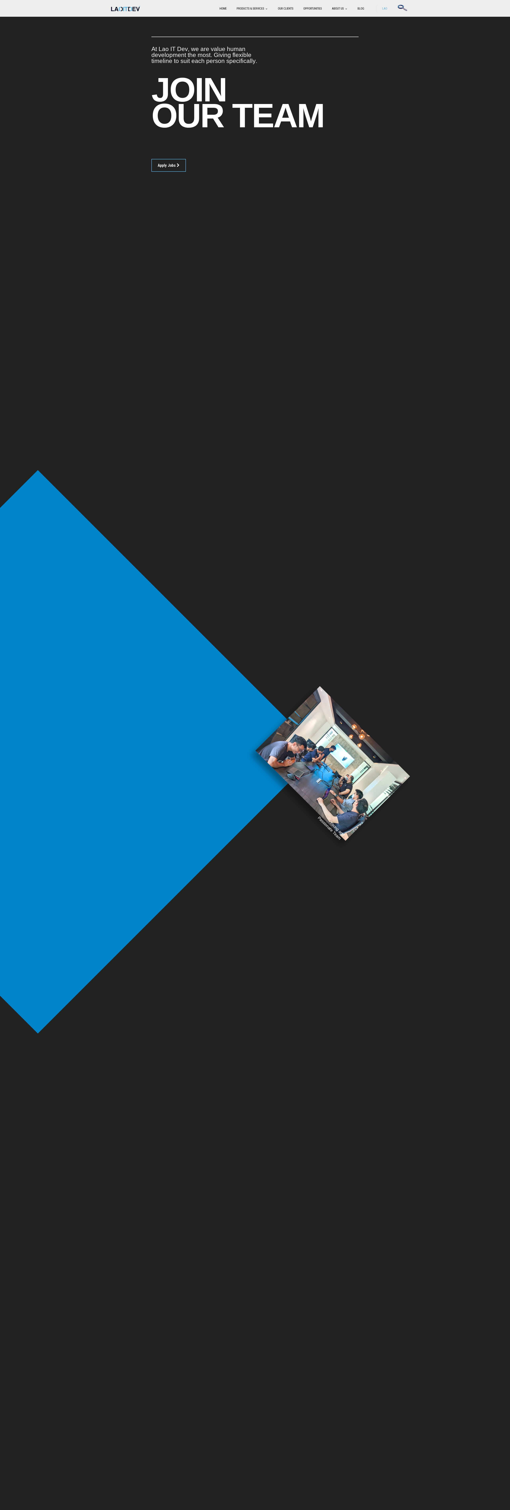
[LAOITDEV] (125, 8)
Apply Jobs (167, 165)
